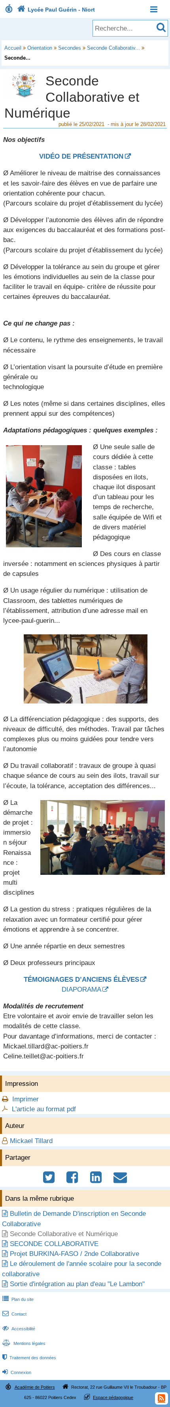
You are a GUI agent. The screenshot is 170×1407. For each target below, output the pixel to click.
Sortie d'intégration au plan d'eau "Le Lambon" (77, 1284)
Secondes (69, 48)
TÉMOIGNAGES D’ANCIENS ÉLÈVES (81, 979)
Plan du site (18, 1299)
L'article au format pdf (44, 1109)
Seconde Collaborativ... (113, 48)
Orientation (39, 48)
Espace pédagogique (113, 1397)
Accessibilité (18, 1328)
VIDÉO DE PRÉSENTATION (81, 156)
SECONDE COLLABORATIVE (54, 1244)
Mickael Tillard (31, 1141)
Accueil (12, 48)
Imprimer (25, 1099)
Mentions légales (23, 1343)
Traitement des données (29, 1357)
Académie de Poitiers (35, 1387)
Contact (14, 1314)
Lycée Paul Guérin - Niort (55, 9)
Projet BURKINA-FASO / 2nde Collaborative (74, 1254)
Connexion (16, 1372)
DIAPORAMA (81, 989)
